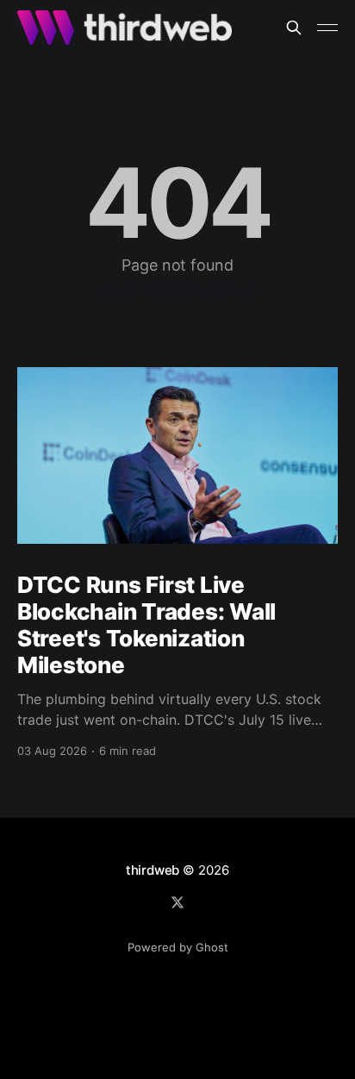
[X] (177, 902)
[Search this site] (294, 27)
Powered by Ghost (178, 947)
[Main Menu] (327, 28)
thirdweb (152, 870)
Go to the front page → (178, 290)
